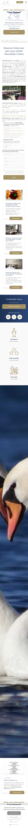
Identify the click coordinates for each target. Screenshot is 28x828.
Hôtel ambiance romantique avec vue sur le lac (13, 134)
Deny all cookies (14, 817)
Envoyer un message (14, 306)
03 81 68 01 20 (14, 28)
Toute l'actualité (17, 792)
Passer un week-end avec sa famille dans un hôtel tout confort (14, 239)
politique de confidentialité (19, 173)
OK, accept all (14, 813)
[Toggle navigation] (26, 2)
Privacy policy (15, 824)
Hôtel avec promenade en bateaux (11, 137)
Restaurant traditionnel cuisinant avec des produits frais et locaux (13, 205)
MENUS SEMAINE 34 (10, 780)
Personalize (14, 821)
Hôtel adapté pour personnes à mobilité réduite (13, 133)
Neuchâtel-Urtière (13, 40)
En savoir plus (15, 218)
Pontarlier (6, 146)
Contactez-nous (14, 32)
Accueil (2, 40)
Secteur (7, 40)
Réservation (19, 2)
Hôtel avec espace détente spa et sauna (12, 135)
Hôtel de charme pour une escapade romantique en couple (14, 274)
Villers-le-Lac (7, 147)
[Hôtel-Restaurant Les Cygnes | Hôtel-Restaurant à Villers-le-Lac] (6, 2)
